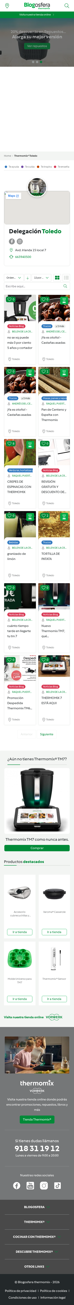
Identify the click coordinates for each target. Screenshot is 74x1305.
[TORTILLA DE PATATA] (54, 526)
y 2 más (60, 326)
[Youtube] (30, 1185)
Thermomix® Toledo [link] (25, 155)
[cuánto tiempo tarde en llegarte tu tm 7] (20, 598)
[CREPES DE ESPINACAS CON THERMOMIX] (20, 453)
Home (7, 155)
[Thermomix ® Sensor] (54, 958)
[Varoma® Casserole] (54, 891)
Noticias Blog (16, 326)
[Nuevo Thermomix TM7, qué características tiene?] (54, 598)
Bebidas (13, 542)
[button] (67, 6)
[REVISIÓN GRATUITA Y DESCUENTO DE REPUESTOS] (54, 453)
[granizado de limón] (20, 526)
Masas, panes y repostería (57, 398)
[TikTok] (57, 1185)
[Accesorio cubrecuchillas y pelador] (19, 891)
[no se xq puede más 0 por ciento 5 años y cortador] (20, 309)
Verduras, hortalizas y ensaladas (27, 470)
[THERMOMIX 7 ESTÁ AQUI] (54, 670)
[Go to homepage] (37, 5)
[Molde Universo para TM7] (19, 958)
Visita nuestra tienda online (35, 14)
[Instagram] (43, 1185)
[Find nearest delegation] (7, 6)
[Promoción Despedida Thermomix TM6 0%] (20, 670)
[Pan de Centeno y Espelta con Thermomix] (54, 381)
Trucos (47, 326)
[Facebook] (16, 1185)
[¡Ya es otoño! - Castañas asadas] (54, 309)
